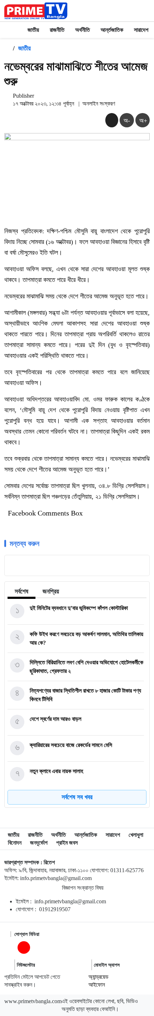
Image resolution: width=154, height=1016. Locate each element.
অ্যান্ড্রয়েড (98, 977)
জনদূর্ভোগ (39, 843)
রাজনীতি (57, 30)
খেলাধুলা (136, 835)
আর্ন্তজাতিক (112, 30)
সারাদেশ (141, 30)
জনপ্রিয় (51, 591)
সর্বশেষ (21, 591)
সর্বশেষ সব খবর (77, 797)
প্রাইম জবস (67, 843)
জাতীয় (33, 30)
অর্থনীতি (82, 30)
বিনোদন (14, 843)
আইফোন (96, 985)
